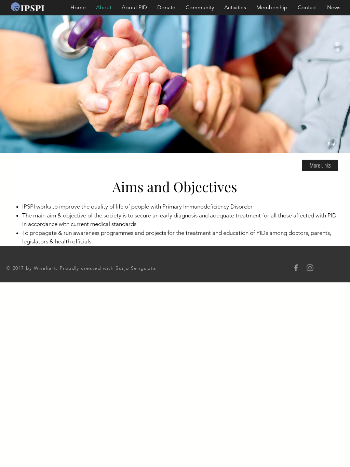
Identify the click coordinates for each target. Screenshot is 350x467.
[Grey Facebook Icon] (296, 267)
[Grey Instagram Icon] (310, 267)
